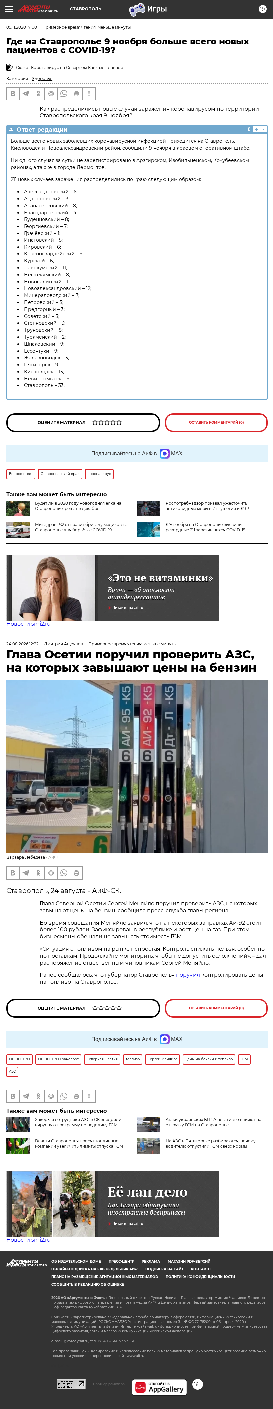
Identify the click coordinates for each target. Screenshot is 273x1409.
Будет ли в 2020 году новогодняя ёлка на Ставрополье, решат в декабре (78, 506)
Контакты (201, 1269)
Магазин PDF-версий (189, 1261)
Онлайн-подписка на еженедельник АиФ (94, 1269)
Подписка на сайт (164, 1269)
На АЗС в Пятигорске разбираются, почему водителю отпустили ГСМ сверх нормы (211, 1143)
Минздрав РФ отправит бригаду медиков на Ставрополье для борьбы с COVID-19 (81, 527)
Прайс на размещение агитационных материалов (104, 1277)
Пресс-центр (121, 1261)
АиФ (53, 857)
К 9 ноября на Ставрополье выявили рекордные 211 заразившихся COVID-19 (205, 527)
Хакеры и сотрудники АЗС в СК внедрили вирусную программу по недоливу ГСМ (78, 1122)
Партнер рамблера (109, 1384)
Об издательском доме (76, 1261)
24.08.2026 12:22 (22, 643)
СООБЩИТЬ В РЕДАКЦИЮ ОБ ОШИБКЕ (87, 1284)
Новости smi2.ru (28, 624)
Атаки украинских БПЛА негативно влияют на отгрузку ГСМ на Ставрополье (213, 1122)
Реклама (151, 1261)
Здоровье (42, 78)
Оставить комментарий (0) (216, 422)
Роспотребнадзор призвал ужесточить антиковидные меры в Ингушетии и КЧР (207, 506)
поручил (188, 975)
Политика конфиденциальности (200, 1277)
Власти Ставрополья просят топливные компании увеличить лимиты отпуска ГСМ (79, 1143)
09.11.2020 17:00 (21, 27)
